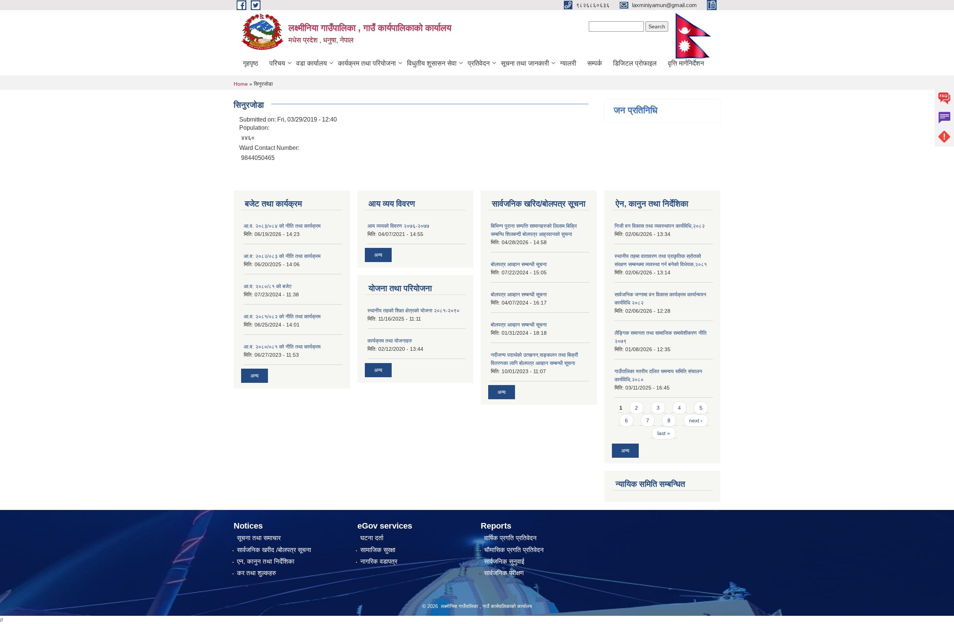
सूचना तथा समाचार (259, 538)
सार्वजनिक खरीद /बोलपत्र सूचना (274, 550)
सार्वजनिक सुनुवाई (504, 561)
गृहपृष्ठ (250, 63)
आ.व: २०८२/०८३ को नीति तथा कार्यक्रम (282, 256)
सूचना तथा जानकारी (525, 63)
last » (663, 433)
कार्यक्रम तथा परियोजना (367, 63)
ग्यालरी (568, 63)
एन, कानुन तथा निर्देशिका (265, 561)
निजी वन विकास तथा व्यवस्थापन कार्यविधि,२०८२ (660, 226)
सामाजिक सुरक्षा (377, 550)
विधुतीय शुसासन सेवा (432, 63)
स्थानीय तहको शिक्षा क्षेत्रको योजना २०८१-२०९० (413, 310)
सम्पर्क (594, 63)
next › (695, 420)
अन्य (254, 376)
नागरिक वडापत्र (378, 561)
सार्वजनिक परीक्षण (504, 573)
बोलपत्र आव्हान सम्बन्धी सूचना (519, 264)
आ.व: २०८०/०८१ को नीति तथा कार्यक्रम (282, 347)
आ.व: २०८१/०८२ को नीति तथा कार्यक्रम (282, 316)
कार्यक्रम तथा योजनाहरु (389, 341)
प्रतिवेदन (479, 63)
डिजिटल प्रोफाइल (635, 63)
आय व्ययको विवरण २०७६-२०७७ (398, 226)
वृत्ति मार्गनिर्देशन (686, 63)
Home (241, 84)
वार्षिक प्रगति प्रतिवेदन (510, 538)
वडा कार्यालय (311, 63)
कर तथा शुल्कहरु (256, 573)
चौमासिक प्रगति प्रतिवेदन (514, 550)
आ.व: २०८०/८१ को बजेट (268, 286)
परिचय (277, 63)
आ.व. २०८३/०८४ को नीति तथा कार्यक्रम (282, 226)
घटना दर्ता (371, 538)
